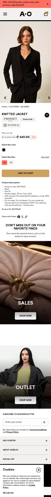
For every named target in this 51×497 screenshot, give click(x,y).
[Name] (4, 150)
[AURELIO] (25, 14)
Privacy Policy (12, 432)
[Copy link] (26, 216)
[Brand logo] (10, 119)
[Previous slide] (5, 97)
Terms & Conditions (38, 430)
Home (4, 107)
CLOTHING (14, 107)
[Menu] (5, 14)
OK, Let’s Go (8, 493)
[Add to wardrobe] (47, 115)
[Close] (47, 4)
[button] (15, 97)
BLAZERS (25, 107)
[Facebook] (18, 216)
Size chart (45, 157)
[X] (22, 216)
